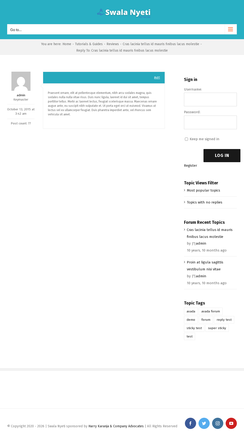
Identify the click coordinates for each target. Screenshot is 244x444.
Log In (222, 155)
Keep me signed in (204, 139)
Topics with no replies (204, 202)
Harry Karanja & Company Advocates (116, 426)
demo (191, 320)
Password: (192, 112)
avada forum (210, 311)
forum (205, 320)
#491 (157, 77)
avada (191, 311)
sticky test (194, 328)
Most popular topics (203, 190)
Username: (193, 89)
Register (190, 165)
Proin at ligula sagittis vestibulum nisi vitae (205, 265)
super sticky (217, 328)
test (190, 336)
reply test (224, 320)
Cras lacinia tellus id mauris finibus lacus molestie (210, 233)
